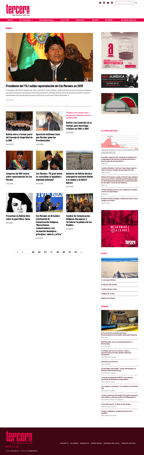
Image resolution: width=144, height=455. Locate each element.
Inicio (10, 20)
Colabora (74, 443)
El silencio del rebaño (109, 284)
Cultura (65, 20)
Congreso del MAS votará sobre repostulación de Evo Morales (19, 176)
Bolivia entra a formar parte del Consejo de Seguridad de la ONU (19, 137)
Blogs (96, 20)
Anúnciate (84, 443)
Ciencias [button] (80, 20)
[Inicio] (18, 10)
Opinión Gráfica (128, 20)
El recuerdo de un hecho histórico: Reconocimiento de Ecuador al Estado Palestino (119, 334)
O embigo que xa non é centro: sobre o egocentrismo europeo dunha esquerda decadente (116, 352)
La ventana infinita (108, 280)
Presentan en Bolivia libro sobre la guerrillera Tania (18, 217)
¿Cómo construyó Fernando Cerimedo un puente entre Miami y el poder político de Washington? (119, 396)
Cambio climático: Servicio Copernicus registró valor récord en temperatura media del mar (119, 169)
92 (76, 252)
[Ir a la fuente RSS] (112, 2)
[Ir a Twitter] (104, 2)
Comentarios (96, 443)
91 (70, 252)
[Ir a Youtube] (108, 2)
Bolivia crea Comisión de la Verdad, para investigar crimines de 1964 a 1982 (79, 125)
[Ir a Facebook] (100, 2)
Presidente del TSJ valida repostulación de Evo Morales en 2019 (44, 86)
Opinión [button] (109, 20)
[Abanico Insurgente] (119, 107)
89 (58, 252)
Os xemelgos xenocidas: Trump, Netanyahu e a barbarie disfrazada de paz (118, 369)
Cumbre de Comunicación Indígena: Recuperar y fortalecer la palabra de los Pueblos (79, 220)
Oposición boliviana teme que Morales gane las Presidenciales (48, 137)
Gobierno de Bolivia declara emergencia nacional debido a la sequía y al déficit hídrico (79, 178)
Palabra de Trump (108, 294)
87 (45, 252)
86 (39, 252)
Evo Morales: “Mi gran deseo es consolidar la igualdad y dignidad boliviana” (49, 176)
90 (64, 252)
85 (33, 252)
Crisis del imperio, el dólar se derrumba (115, 404)
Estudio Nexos (32, 451)
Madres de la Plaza (108, 298)
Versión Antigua (128, 443)
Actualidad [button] (25, 20)
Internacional (46, 20)
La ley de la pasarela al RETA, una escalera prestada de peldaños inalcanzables (117, 378)
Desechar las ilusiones (109, 361)
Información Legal (112, 443)
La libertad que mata (109, 289)
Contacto (64, 443)
